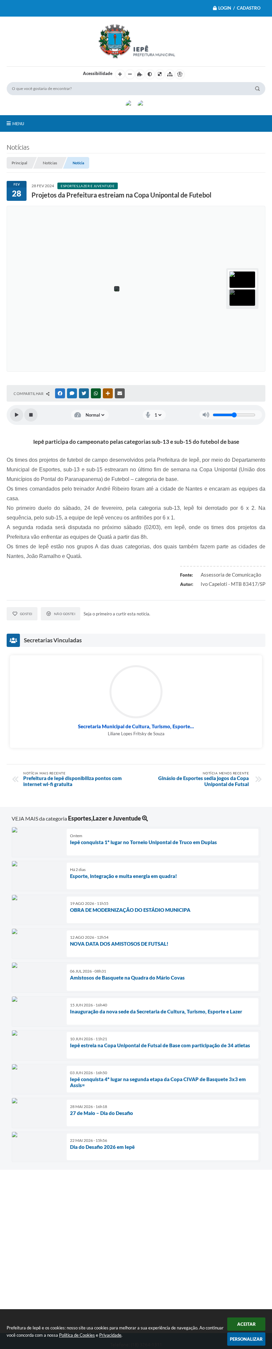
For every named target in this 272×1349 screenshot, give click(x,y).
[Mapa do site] (170, 74)
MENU (18, 123)
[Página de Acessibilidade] (179, 74)
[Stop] (30, 415)
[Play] (16, 415)
